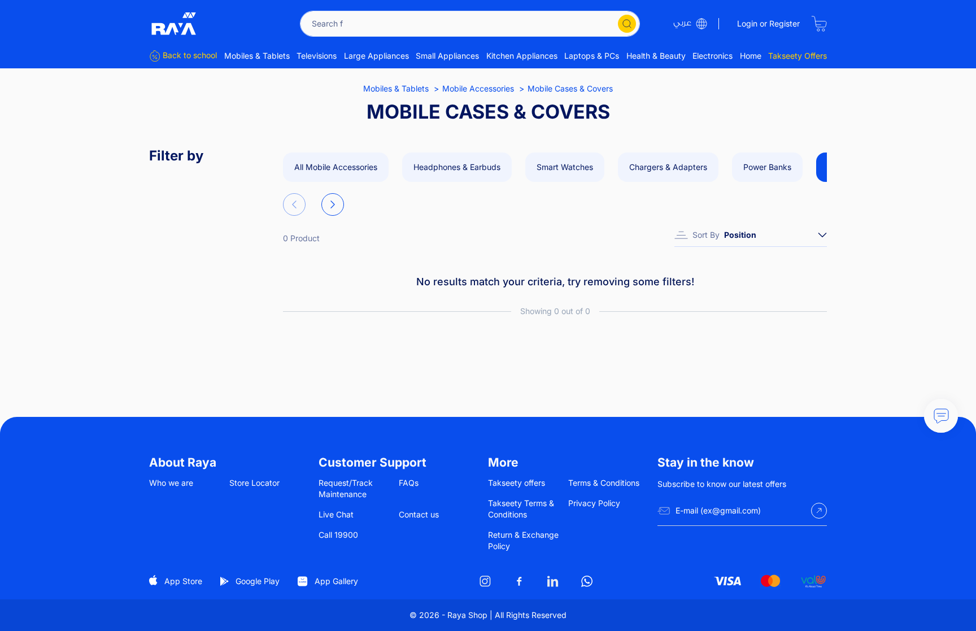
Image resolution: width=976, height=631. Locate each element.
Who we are (171, 483)
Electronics (712, 55)
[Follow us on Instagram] (485, 581)
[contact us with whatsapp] (941, 416)
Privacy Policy (594, 503)
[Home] (174, 23)
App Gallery (336, 581)
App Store (183, 581)
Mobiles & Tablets (257, 55)
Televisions (317, 55)
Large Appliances (376, 55)
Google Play (258, 581)
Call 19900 (338, 534)
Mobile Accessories (478, 88)
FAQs (409, 483)
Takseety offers (516, 483)
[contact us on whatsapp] (586, 581)
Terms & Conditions (603, 483)
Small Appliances (447, 55)
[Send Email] (819, 511)
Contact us (419, 514)
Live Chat (336, 514)
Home (750, 55)
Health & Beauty (656, 55)
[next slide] (332, 204)
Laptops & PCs (591, 55)
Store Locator (254, 483)
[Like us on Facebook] (519, 581)
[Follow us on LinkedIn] (553, 581)
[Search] (627, 24)
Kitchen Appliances (521, 55)
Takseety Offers (797, 55)
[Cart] (819, 24)
